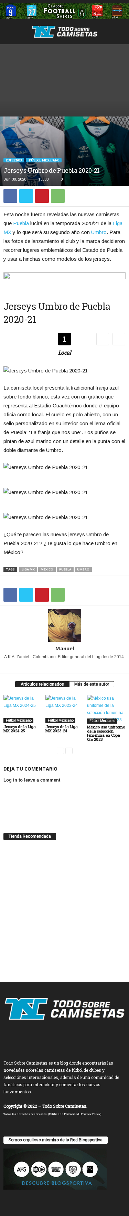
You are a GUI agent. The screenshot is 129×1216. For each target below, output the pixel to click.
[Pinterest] (42, 196)
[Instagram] (56, 666)
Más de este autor (91, 684)
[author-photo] (64, 625)
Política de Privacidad (64, 1114)
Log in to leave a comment (31, 780)
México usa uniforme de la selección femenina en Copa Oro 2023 (106, 733)
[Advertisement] (64, 78)
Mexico (47, 569)
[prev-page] (60, 750)
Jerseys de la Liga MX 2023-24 (61, 728)
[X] (26, 196)
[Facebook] (10, 196)
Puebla (21, 223)
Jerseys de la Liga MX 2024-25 (19, 728)
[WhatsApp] (58, 196)
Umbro (99, 232)
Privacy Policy (90, 1114)
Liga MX (28, 569)
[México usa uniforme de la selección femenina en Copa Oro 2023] (106, 709)
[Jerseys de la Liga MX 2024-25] (22, 709)
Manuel (64, 648)
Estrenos (14, 160)
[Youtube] (74, 666)
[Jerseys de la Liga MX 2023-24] (64, 709)
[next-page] (69, 750)
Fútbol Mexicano (43, 160)
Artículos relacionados (42, 684)
